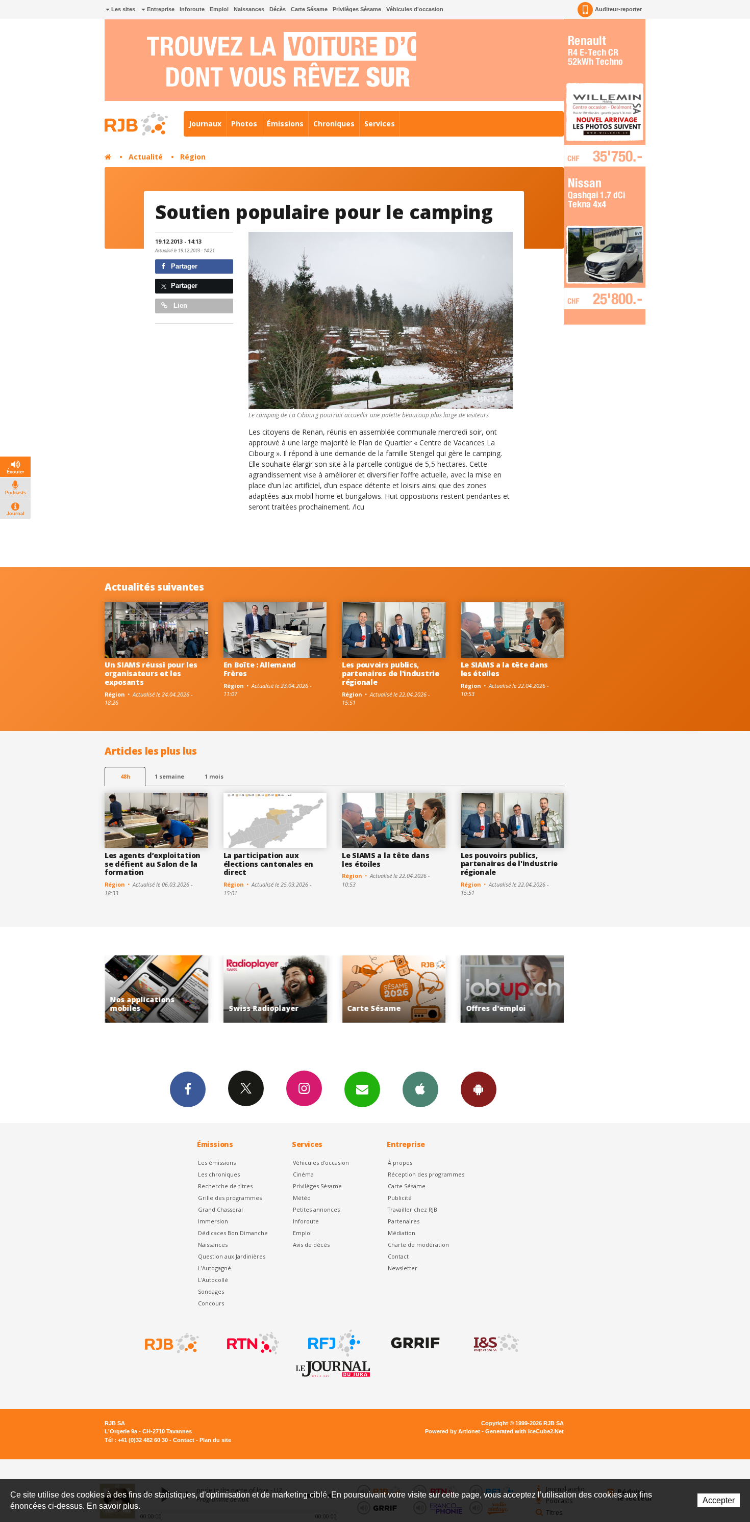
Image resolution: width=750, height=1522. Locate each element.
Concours (211, 1303)
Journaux (205, 123)
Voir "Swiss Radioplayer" (160, 989)
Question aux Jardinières (231, 1256)
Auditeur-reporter (618, 9)
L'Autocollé (213, 1279)
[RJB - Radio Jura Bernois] (171, 1343)
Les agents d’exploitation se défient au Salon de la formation (153, 863)
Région (193, 157)
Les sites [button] (122, 9)
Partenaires (403, 1221)
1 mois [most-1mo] (214, 776)
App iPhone (420, 1089)
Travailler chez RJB (412, 1209)
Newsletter (402, 1268)
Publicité (400, 1197)
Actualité (146, 157)
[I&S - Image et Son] (495, 1343)
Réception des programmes (426, 1174)
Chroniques (334, 123)
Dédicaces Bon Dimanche (233, 1233)
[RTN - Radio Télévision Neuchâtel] (252, 1343)
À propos (400, 1162)
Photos (244, 123)
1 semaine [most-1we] (169, 776)
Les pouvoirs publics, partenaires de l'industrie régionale (390, 673)
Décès (277, 9)
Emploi (219, 9)
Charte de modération (418, 1244)
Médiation (401, 1233)
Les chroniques (219, 1174)
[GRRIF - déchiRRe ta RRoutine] (414, 1343)
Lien (179, 305)
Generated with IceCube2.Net (524, 1431)
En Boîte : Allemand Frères (259, 669)
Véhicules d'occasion (414, 9)
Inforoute (192, 9)
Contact (398, 1256)
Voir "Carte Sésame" (279, 989)
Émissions (285, 123)
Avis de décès (311, 1244)
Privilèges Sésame (357, 9)
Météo (302, 1197)
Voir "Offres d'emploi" (397, 989)
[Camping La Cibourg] (380, 320)
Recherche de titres (225, 1186)
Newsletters (362, 1089)
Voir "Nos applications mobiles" (516, 989)
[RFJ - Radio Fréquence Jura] (333, 1343)
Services (379, 123)
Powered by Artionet (452, 1431)
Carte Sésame (309, 9)
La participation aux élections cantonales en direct (268, 863)
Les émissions (217, 1162)
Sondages (211, 1291)
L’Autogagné (214, 1268)
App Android (478, 1089)
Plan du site (215, 1440)
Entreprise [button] (159, 9)
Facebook (188, 1089)
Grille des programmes (230, 1197)
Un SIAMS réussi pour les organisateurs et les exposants (151, 673)
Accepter (719, 1500)
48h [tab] (125, 776)
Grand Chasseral (220, 1209)
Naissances (249, 9)
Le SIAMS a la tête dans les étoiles (504, 669)
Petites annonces (316, 1209)
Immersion (213, 1221)
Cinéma (303, 1174)
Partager (183, 266)
